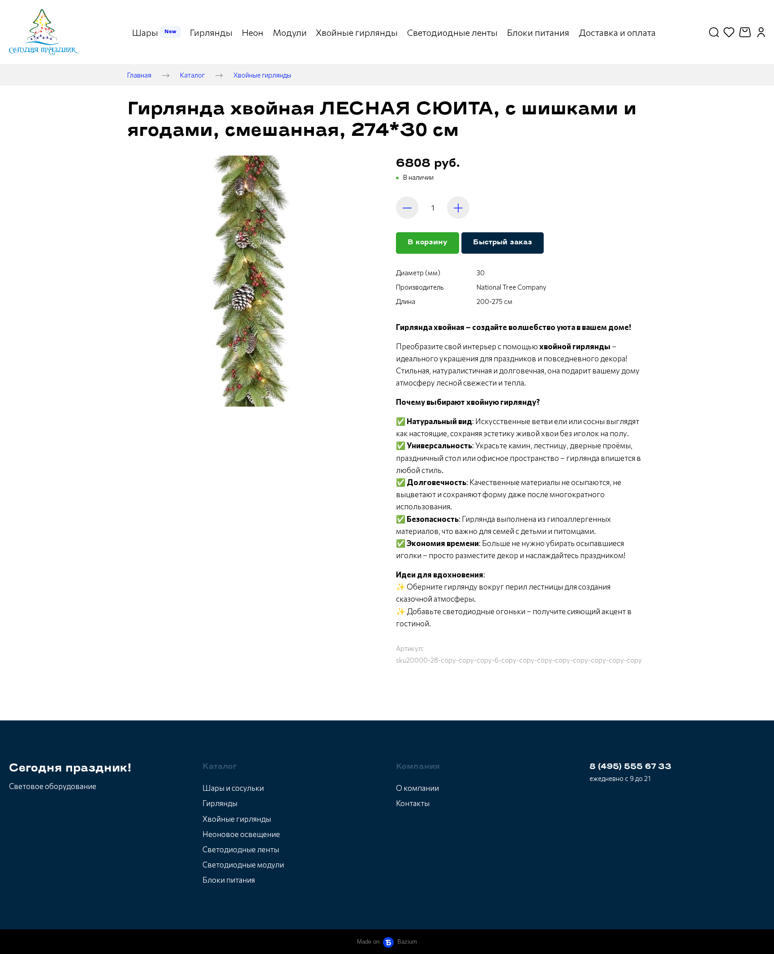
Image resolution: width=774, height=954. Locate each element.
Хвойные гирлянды (262, 75)
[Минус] (407, 207)
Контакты (413, 803)
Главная (139, 75)
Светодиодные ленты (240, 849)
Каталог (192, 75)
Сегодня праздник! (70, 768)
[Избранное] (729, 32)
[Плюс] (458, 207)
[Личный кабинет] (761, 32)
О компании (417, 788)
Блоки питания (228, 880)
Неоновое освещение (241, 834)
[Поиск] (714, 32)
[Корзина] (746, 32)
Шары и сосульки (233, 788)
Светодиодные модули (243, 864)
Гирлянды (219, 803)
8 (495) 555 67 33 (630, 767)
